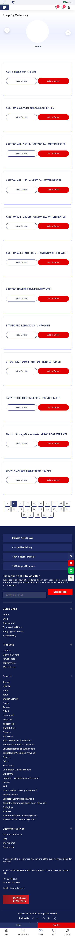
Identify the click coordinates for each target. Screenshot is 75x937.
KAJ (5, 786)
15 (41, 509)
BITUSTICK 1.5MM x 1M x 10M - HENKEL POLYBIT (34, 361)
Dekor (6, 761)
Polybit (6, 711)
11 (14, 509)
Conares (7, 732)
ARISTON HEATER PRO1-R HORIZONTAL (29, 289)
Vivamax (7, 811)
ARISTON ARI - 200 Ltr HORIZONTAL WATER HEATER (36, 216)
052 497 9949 (14, 883)
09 (67, 504)
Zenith (6, 703)
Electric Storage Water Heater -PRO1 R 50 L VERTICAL (37, 434)
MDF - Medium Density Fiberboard (20, 790)
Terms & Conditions (12, 627)
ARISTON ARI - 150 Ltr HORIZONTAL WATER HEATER (36, 144)
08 (61, 504)
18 (61, 509)
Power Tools (9, 659)
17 (54, 509)
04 (34, 504)
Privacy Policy (9, 635)
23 (44, 515)
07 (54, 504)
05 (41, 504)
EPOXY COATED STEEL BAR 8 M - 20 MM (28, 470)
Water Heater (9, 667)
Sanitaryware (9, 663)
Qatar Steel (8, 715)
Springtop (8, 807)
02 (21, 504)
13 (28, 509)
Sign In (69, 7)
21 (31, 515)
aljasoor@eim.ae (17, 888)
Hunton (6, 782)
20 (24, 515)
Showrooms (9, 623)
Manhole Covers (11, 654)
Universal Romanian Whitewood (19, 749)
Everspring (8, 765)
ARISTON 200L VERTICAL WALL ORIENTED (30, 108)
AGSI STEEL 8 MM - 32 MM (21, 71)
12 (21, 509)
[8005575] (13, 2)
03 (28, 504)
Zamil (5, 690)
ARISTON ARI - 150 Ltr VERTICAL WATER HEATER (34, 180)
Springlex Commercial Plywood (18, 798)
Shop (5, 619)
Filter (18, 925)
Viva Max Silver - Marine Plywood (19, 819)
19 (67, 509)
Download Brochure (19, 899)
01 (14, 504)
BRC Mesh (8, 736)
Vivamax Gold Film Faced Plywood (20, 815)
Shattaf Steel (9, 728)
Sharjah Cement (10, 699)
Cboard (6, 757)
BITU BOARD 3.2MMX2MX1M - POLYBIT (28, 325)
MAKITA (7, 686)
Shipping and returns (13, 631)
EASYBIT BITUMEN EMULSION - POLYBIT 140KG (33, 398)
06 (47, 504)
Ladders (7, 650)
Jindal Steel (8, 723)
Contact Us (8, 847)
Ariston (6, 707)
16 (47, 509)
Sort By (56, 925)
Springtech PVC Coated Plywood (19, 753)
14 (34, 509)
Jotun (5, 694)
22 (37, 515)
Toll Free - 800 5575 (12, 834)
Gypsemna (8, 774)
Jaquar (6, 682)
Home (6, 614)
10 (8, 509)
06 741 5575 (12, 879)
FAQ (5, 838)
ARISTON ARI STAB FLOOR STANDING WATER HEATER (36, 253)
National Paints (10, 794)
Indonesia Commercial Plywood (18, 744)
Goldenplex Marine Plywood (17, 769)
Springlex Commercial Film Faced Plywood (24, 803)
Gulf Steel (7, 719)
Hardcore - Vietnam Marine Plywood (21, 778)
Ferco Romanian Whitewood (17, 740)
